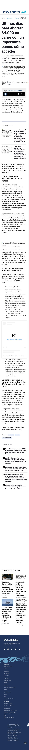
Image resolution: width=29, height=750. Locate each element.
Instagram (8, 649)
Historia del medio (9, 717)
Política (6, 669)
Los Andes (3, 18)
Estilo (5, 689)
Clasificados (7, 708)
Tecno (5, 694)
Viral (5, 696)
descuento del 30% (8, 195)
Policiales (6, 676)
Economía (9, 18)
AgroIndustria (7, 692)
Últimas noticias (8, 666)
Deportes (6, 678)
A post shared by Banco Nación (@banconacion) (15, 355)
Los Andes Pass (8, 703)
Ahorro (11, 435)
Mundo (6, 682)
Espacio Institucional (9, 699)
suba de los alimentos (10, 99)
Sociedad (6, 673)
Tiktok (12, 649)
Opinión (6, 685)
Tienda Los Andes (8, 706)
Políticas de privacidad (10, 713)
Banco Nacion (7, 437)
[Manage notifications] (25, 743)
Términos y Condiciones (10, 710)
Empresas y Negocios (9, 687)
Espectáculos (7, 680)
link (20, 429)
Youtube (19, 649)
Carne (17, 435)
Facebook (4, 649)
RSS (5, 715)
